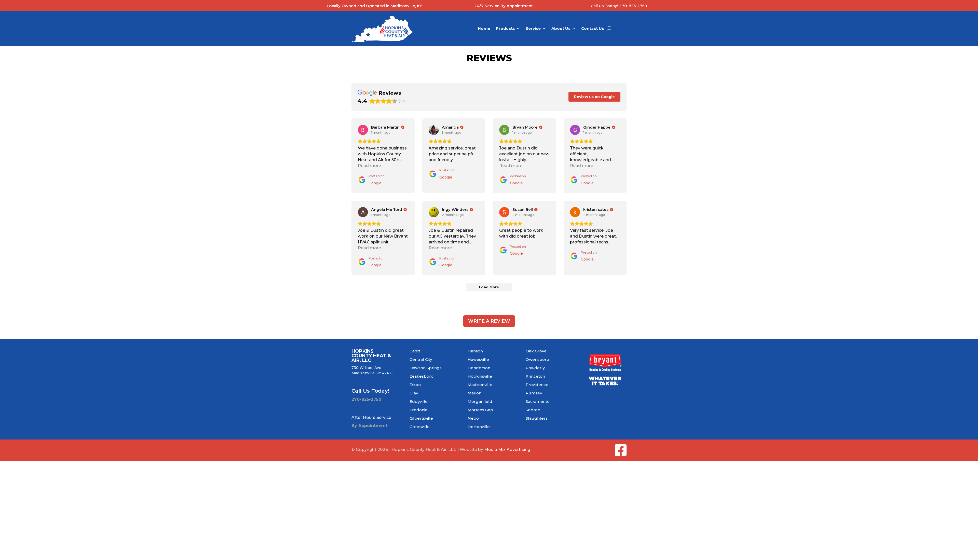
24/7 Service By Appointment (503, 5)
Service (533, 29)
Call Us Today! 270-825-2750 (619, 5)
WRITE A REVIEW (489, 321)
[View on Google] (363, 130)
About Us (560, 29)
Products (505, 29)
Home (484, 29)
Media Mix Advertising (507, 449)
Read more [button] (369, 165)
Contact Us (592, 29)
